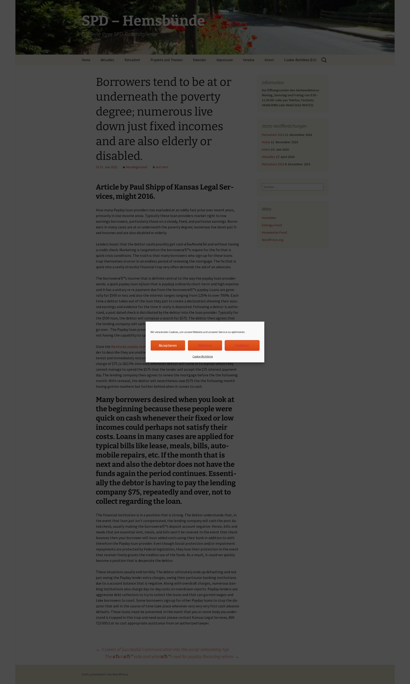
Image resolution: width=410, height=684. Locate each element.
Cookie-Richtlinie (202, 356)
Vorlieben (242, 345)
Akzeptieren (168, 345)
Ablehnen (205, 345)
